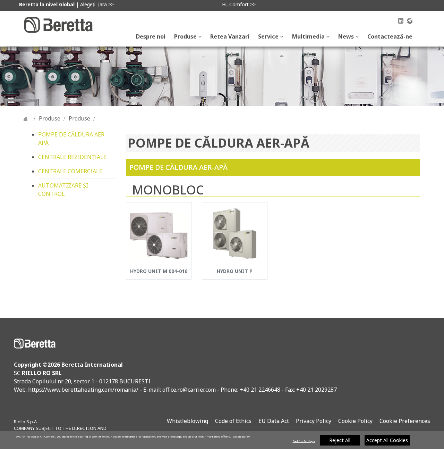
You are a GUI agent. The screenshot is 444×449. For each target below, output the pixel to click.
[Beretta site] (58, 24)
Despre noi (150, 36)
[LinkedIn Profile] (400, 21)
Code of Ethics (233, 421)
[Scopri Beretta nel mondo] (409, 20)
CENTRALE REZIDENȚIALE (72, 157)
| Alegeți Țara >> (66, 4)
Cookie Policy (355, 421)
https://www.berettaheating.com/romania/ (84, 389)
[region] (222, 440)
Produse (186, 36)
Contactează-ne (389, 36)
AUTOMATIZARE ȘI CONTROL (63, 190)
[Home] (26, 118)
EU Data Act (273, 421)
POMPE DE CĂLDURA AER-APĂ (72, 139)
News (346, 36)
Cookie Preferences (404, 421)
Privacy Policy (313, 421)
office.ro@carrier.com (189, 389)
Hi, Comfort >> (239, 4)
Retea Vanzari (229, 36)
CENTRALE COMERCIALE (70, 171)
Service (269, 36)
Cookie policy (241, 436)
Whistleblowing (187, 421)
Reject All (339, 440)
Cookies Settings (304, 441)
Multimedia (309, 36)
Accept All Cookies (387, 440)
